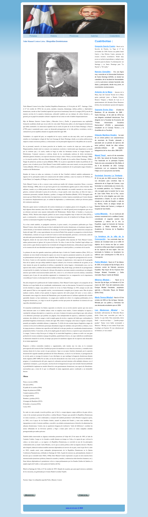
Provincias (74, 36)
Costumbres (115, 36)
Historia (53, 36)
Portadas (33, 36)
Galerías (94, 36)
